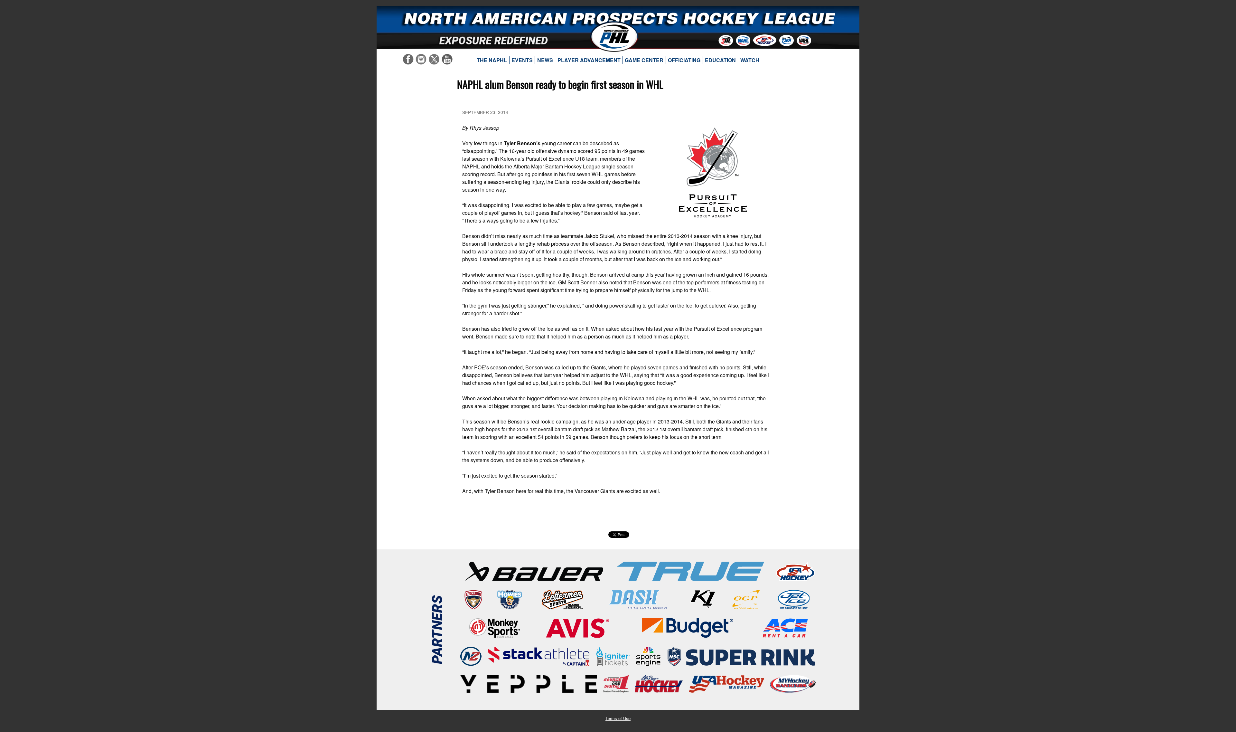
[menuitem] (492, 60)
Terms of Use (618, 718)
